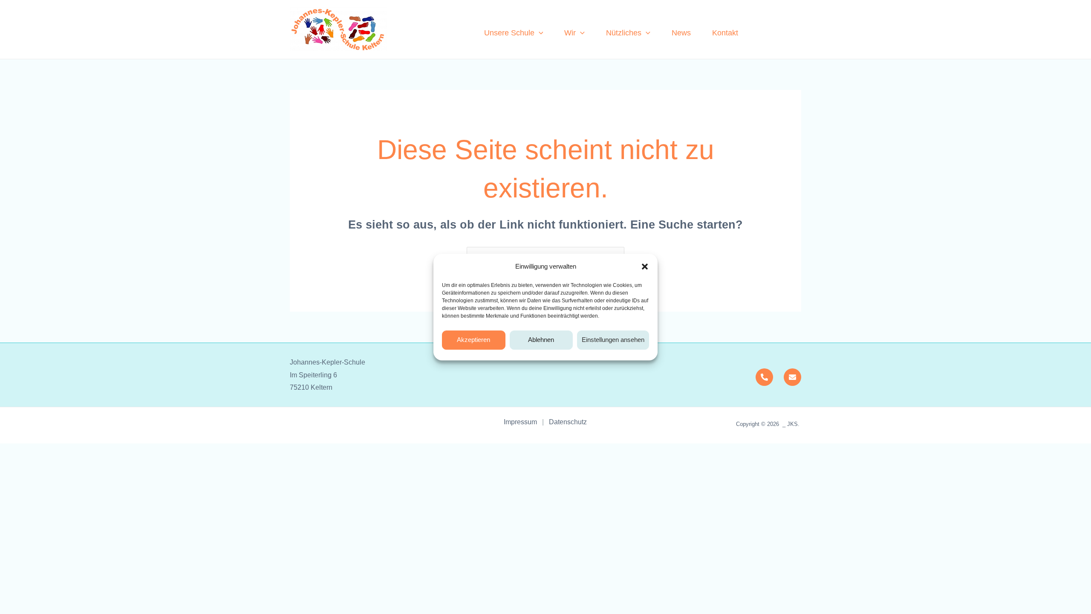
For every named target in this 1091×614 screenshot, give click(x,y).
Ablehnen (541, 339)
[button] (645, 266)
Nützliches (623, 33)
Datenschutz (568, 422)
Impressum (523, 422)
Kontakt (725, 33)
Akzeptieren (473, 339)
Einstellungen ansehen (613, 339)
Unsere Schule (509, 33)
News (681, 33)
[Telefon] (764, 377)
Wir (570, 33)
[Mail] (792, 377)
